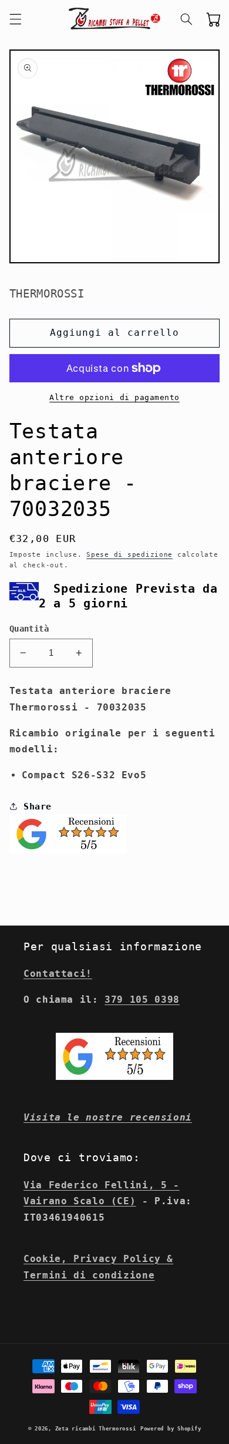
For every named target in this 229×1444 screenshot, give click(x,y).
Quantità (29, 628)
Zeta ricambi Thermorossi (95, 1429)
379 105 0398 (142, 999)
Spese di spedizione (129, 554)
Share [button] (37, 806)
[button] (15, 18)
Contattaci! (57, 973)
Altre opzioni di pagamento (114, 397)
